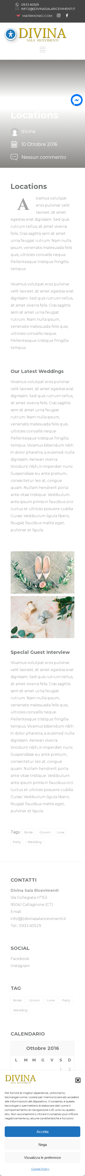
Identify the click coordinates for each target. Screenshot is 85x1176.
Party (17, 842)
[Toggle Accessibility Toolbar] (10, 34)
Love (60, 832)
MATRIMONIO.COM (37, 16)
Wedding (34, 842)
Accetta (42, 1132)
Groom (44, 832)
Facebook (20, 958)
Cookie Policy (40, 1169)
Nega (42, 1145)
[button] (78, 1080)
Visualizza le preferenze (42, 1158)
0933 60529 (30, 4)
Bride (28, 832)
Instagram (20, 966)
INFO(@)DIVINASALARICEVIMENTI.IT (48, 9)
